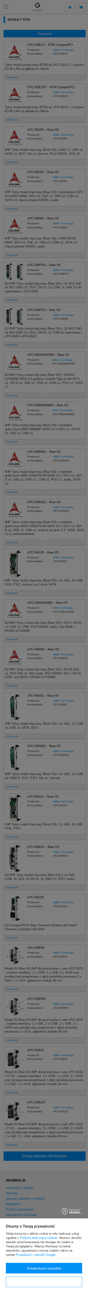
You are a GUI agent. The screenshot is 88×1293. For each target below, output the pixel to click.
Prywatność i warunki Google (35, 1255)
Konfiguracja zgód (44, 1282)
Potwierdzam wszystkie (44, 1268)
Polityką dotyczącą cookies (38, 1238)
